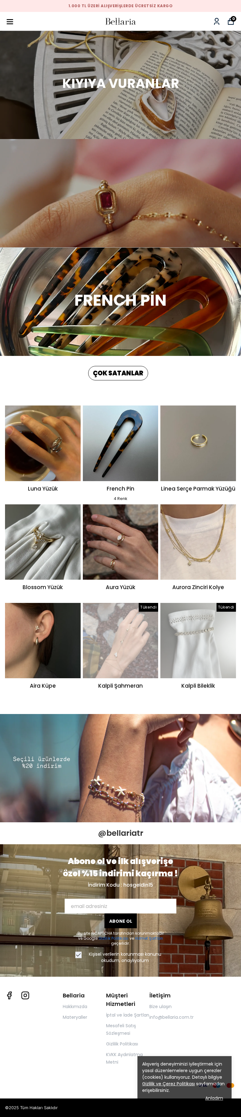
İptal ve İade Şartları (127, 1015)
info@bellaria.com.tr (171, 1017)
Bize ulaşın (160, 1006)
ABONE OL (120, 921)
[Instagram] (25, 995)
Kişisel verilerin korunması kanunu (125, 954)
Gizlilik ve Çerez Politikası (168, 1084)
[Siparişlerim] (217, 21)
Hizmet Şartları (149, 938)
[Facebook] (9, 995)
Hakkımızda (75, 1006)
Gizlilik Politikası (114, 938)
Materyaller (75, 1017)
